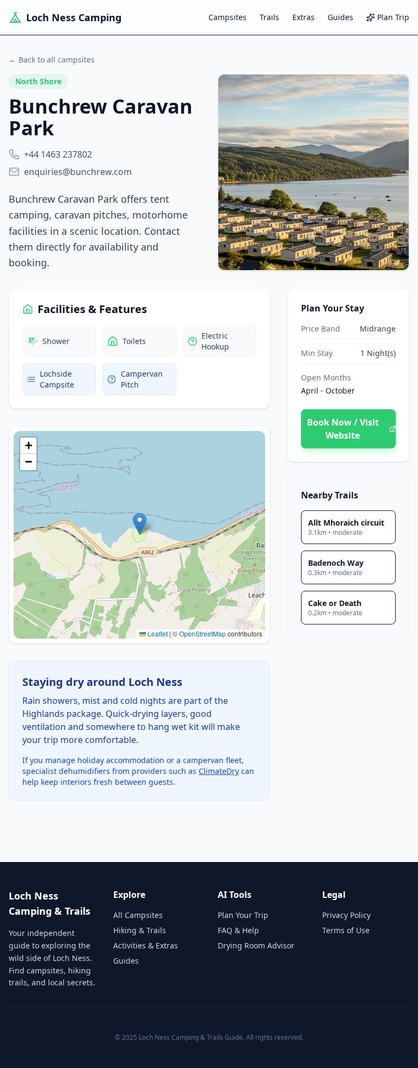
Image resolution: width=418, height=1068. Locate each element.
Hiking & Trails (139, 930)
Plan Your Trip (243, 915)
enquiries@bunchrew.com (78, 172)
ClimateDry (219, 771)
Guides (340, 17)
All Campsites (138, 915)
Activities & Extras (145, 945)
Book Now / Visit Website (343, 428)
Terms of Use (346, 930)
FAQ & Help (238, 930)
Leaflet (157, 633)
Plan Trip (393, 17)
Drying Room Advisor (256, 945)
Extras (303, 17)
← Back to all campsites (52, 59)
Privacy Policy (346, 915)
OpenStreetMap (202, 633)
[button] (139, 524)
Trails (269, 17)
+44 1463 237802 (58, 154)
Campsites (227, 17)
